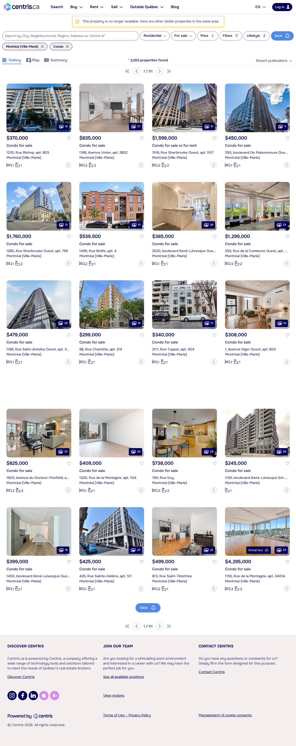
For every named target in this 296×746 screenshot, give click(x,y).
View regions (113, 695)
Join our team (118, 646)
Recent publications (271, 61)
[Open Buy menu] (81, 7)
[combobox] (70, 36)
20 (138, 550)
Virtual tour (255, 550)
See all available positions (123, 676)
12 (212, 323)
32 (211, 550)
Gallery (15, 60)
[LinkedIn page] (33, 695)
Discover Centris (25, 646)
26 (138, 451)
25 (284, 550)
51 (212, 126)
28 (66, 323)
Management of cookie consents (225, 715)
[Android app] (54, 695)
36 (211, 225)
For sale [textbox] (180, 36)
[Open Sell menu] (121, 7)
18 (66, 550)
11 (285, 126)
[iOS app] (44, 695)
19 (66, 126)
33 (284, 225)
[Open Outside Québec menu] (162, 7)
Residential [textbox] (152, 36)
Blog (175, 6)
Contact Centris (216, 646)
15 (139, 225)
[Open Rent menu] (102, 7)
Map (36, 60)
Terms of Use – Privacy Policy (127, 715)
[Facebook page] (22, 695)
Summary (58, 60)
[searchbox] (68, 36)
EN (257, 6)
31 (66, 225)
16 (139, 323)
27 (138, 126)
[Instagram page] (12, 695)
